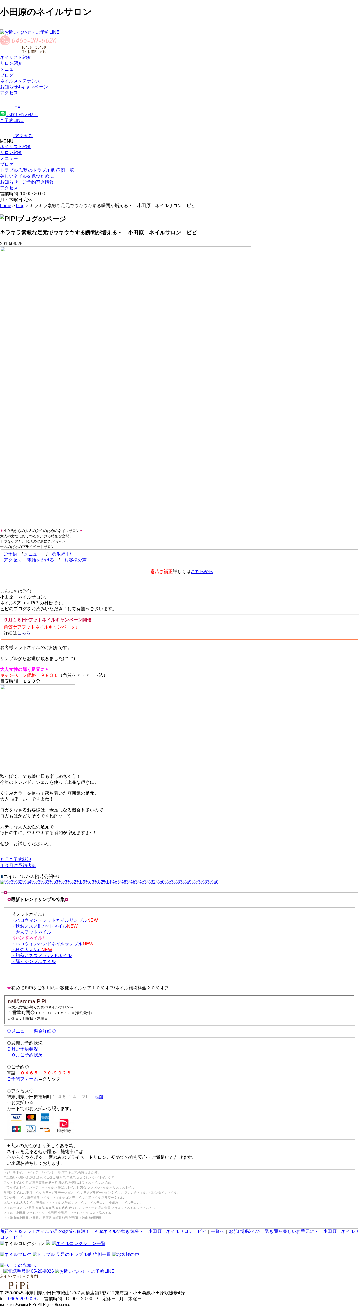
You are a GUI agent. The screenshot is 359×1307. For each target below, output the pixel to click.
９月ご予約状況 (15, 859)
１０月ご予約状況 (18, 865)
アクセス (13, 560)
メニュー (9, 158)
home (5, 205)
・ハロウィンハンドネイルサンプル (52, 943)
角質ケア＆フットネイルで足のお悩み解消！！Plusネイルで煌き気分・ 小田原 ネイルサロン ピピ (103, 1231)
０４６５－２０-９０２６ (45, 1072)
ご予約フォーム (22, 1078)
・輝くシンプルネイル (33, 961)
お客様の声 (75, 560)
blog (20, 205)
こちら (24, 632)
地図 (98, 1096)
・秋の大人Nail (31, 949)
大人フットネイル (33, 932)
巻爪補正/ (61, 554)
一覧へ (217, 1231)
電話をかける (40, 560)
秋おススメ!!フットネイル (46, 926)
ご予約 (10, 554)
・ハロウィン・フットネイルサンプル (54, 920)
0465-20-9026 (22, 1298)
